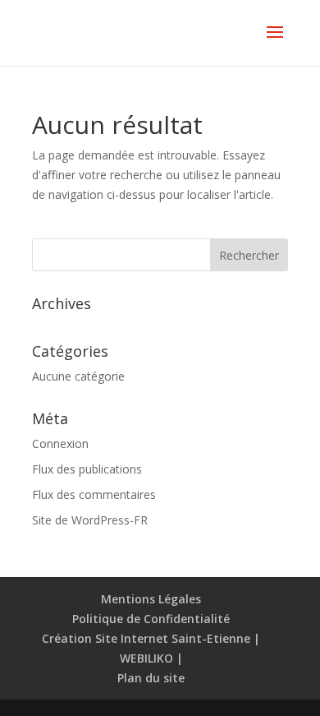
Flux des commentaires (94, 494)
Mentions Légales (151, 599)
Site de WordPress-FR (90, 520)
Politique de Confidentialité (151, 618)
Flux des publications (87, 469)
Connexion (60, 443)
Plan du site (151, 678)
